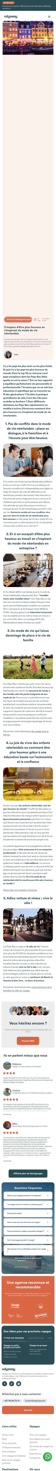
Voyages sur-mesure (10, 1357)
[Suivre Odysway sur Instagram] (18, 1383)
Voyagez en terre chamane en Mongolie (26, 1066)
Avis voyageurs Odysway (14, 1455)
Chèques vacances (11, 1447)
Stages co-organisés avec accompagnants (38, 1350)
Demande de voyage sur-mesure (42, 1448)
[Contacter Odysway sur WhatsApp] (47, 1456)
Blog (4, 1438)
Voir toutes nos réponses (31, 1261)
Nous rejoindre (9, 1443)
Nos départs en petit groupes (40, 1440)
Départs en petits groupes (12, 1351)
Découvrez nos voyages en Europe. (20, 890)
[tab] (15, 1338)
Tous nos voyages (38, 1434)
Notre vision (8, 1434)
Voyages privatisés (10, 1354)
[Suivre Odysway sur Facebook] (4, 1383)
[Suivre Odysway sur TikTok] (11, 1383)
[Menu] (49, 16)
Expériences (36, 1453)
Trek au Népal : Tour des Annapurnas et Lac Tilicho (29, 1126)
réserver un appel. (34, 1267)
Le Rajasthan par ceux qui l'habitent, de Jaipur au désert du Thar (32, 1093)
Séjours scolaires (35, 1354)
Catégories (35, 1457)
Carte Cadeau (9, 1451)
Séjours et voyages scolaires (11, 1461)
